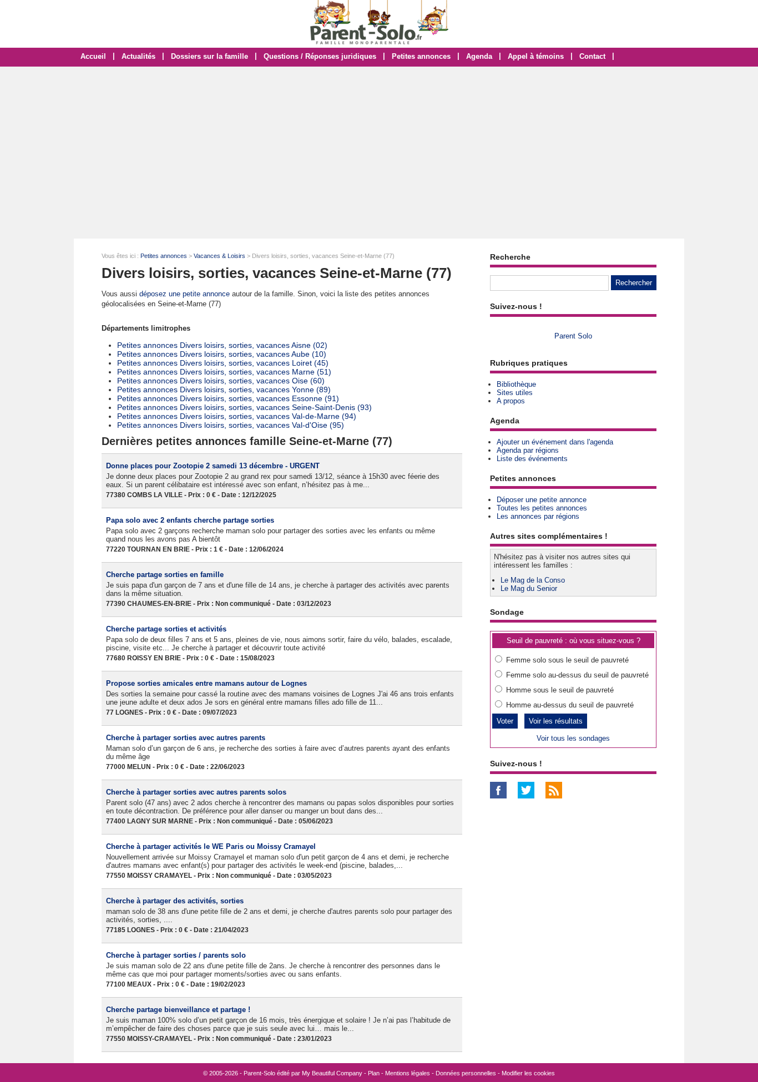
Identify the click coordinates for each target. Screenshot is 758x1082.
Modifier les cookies (528, 1073)
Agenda (479, 56)
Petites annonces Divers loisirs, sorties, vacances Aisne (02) (222, 345)
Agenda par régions (528, 450)
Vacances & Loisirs (219, 255)
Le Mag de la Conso (533, 580)
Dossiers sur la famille (209, 56)
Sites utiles (515, 392)
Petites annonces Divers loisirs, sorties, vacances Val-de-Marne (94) (236, 416)
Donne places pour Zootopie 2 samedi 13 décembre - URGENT (213, 466)
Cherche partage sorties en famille (165, 574)
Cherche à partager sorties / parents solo (176, 955)
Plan (374, 1073)
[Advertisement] (379, 152)
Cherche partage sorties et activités (166, 629)
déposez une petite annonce (184, 294)
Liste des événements (532, 458)
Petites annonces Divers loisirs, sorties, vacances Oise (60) (221, 380)
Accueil (93, 56)
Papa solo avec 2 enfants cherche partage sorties (190, 520)
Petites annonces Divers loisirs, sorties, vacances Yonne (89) (224, 389)
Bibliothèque (516, 384)
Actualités (138, 56)
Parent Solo (573, 336)
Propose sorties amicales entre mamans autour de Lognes (206, 683)
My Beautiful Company (332, 1073)
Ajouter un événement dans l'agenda (555, 442)
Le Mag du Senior (529, 588)
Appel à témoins (536, 56)
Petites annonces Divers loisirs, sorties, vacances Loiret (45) (223, 362)
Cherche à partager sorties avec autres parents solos (196, 792)
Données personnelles (466, 1073)
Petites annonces (421, 56)
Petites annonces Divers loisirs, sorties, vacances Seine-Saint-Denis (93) (244, 407)
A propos (511, 401)
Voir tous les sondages (573, 738)
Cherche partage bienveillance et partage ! (178, 1009)
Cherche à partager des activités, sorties (175, 901)
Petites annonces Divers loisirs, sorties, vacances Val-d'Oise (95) (230, 425)
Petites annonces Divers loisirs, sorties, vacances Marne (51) (224, 371)
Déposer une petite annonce (542, 500)
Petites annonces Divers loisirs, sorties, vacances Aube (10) (221, 354)
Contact (592, 56)
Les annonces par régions (538, 516)
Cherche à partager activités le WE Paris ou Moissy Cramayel (211, 846)
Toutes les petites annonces (542, 508)
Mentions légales (407, 1073)
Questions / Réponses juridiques (320, 56)
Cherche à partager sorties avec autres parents (185, 738)
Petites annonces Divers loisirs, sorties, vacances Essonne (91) (228, 398)
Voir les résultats (556, 721)
